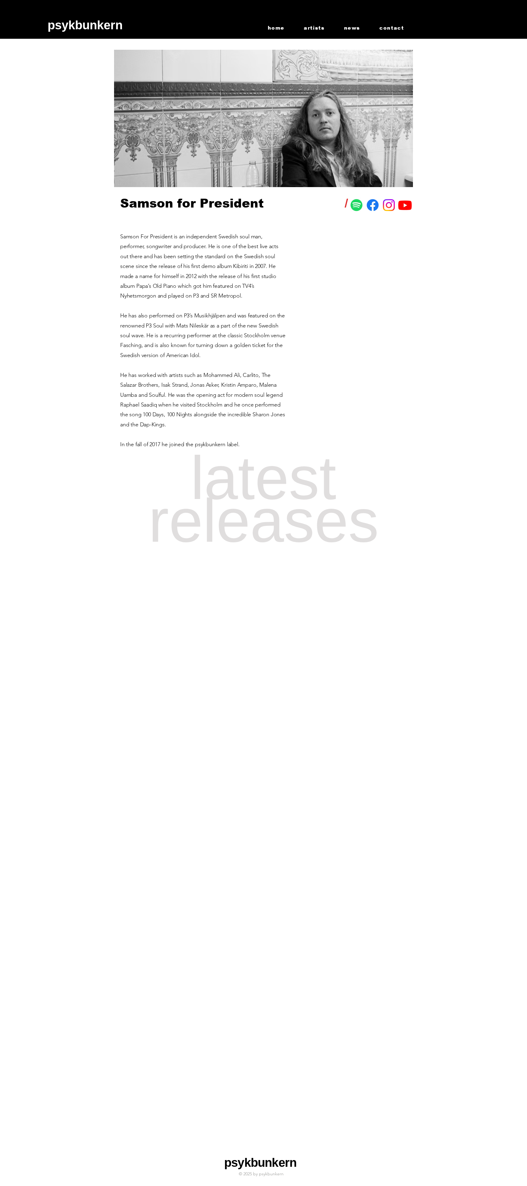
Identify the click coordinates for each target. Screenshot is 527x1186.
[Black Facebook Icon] (473, 16)
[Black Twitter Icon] (482, 16)
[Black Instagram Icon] (502, 16)
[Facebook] (373, 205)
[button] (73, 25)
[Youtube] (405, 205)
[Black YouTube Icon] (492, 16)
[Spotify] (356, 205)
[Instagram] (389, 205)
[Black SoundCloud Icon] (463, 16)
